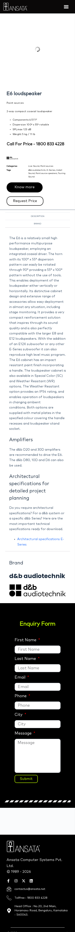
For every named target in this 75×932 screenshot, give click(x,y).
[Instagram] (16, 881)
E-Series (51, 170)
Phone (21, 696)
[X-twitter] (23, 881)
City (19, 715)
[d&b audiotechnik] (37, 590)
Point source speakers (46, 173)
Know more (25, 187)
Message (24, 733)
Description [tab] (37, 216)
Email (20, 677)
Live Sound (33, 166)
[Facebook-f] (8, 881)
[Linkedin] (31, 881)
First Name (26, 640)
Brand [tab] (37, 224)
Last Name (26, 659)
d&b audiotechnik (37, 170)
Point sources (46, 166)
